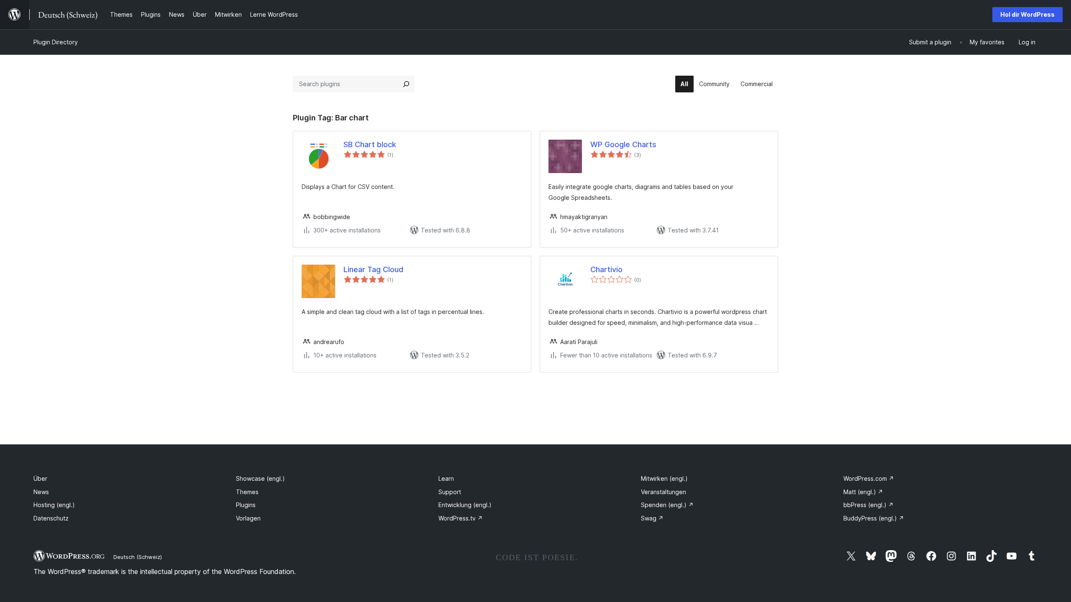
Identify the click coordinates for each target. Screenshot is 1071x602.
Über (40, 478)
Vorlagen (248, 518)
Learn (446, 478)
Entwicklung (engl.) (465, 504)
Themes (247, 491)
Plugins (246, 504)
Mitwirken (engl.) (664, 478)
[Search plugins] (406, 84)
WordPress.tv (460, 518)
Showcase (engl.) (260, 478)
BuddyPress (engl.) (873, 518)
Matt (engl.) (863, 491)
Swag (652, 518)
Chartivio (606, 269)
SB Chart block (369, 144)
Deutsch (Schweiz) (137, 557)
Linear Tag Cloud (373, 269)
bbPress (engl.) (868, 504)
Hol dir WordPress (1027, 14)
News (41, 491)
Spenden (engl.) (667, 504)
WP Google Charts (623, 144)
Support (449, 491)
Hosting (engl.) (54, 504)
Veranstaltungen (663, 491)
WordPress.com (868, 478)
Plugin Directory (55, 42)
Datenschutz (51, 518)
